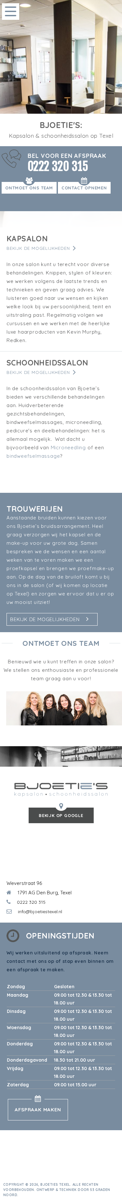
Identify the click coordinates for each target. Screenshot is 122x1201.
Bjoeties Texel (55, 1184)
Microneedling (68, 447)
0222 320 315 (58, 166)
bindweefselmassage (33, 456)
